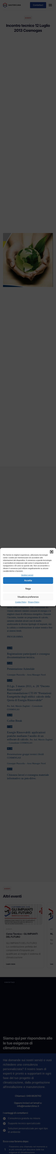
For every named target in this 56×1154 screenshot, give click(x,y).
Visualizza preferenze (28, 596)
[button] (51, 551)
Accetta (28, 580)
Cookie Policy (20, 602)
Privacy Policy (33, 602)
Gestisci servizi (27, 575)
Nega (28, 588)
